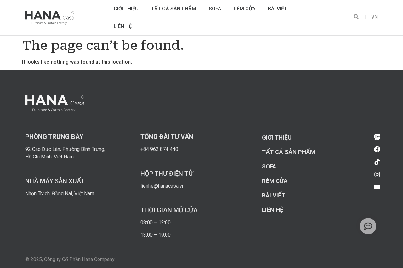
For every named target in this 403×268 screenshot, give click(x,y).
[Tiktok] (377, 162)
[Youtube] (377, 187)
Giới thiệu (126, 9)
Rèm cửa (244, 9)
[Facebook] (377, 149)
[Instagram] (377, 174)
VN (372, 17)
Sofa (215, 9)
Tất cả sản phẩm (173, 9)
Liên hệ (123, 26)
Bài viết (277, 9)
